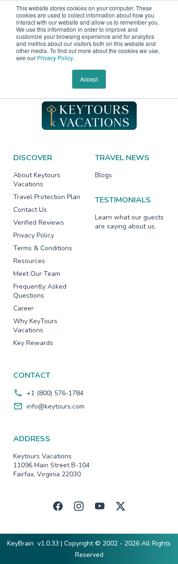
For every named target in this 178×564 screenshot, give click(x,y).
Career (23, 308)
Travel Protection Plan (46, 196)
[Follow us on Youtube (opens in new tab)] (99, 506)
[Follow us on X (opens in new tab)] (120, 506)
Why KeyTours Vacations (35, 326)
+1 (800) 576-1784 (55, 393)
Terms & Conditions (42, 248)
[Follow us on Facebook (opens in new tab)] (58, 506)
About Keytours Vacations (36, 180)
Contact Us (30, 209)
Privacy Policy (55, 58)
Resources (29, 260)
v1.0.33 (48, 543)
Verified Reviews (38, 222)
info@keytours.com (55, 406)
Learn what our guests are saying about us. (129, 222)
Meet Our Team (36, 273)
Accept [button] (89, 79)
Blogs (103, 175)
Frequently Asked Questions (39, 291)
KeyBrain (20, 543)
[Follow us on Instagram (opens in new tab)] (79, 506)
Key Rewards (33, 342)
